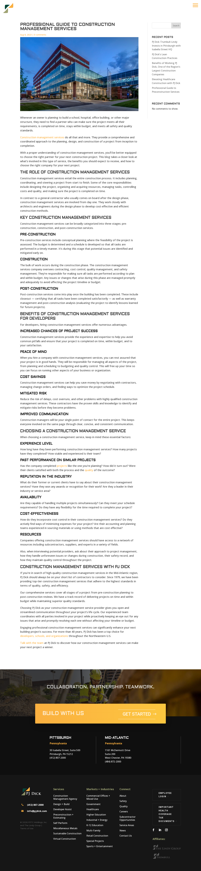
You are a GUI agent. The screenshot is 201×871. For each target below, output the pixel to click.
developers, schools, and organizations (44, 636)
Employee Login (165, 795)
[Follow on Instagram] (166, 830)
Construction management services (42, 137)
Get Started (137, 714)
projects (62, 466)
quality (89, 470)
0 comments (40, 34)
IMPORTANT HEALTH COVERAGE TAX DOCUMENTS (167, 814)
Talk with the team (32, 643)
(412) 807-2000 (35, 804)
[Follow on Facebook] (153, 830)
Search (176, 25)
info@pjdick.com (37, 811)
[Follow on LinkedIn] (160, 830)
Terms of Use (26, 828)
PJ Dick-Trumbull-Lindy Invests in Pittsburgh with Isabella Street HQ (166, 45)
